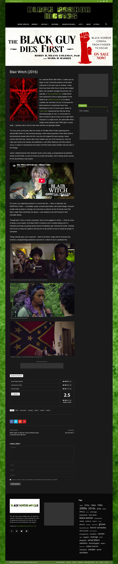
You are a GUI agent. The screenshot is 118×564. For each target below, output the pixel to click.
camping (30, 410)
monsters (93, 534)
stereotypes (94, 543)
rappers (86, 537)
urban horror (92, 546)
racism (101, 534)
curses (99, 521)
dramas (88, 524)
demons (82, 524)
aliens (87, 512)
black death (23, 410)
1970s (86, 505)
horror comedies (98, 528)
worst (99, 550)
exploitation (95, 524)
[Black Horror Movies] (59, 12)
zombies (83, 552)
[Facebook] (97, 1)
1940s (81, 505)
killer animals (83, 531)
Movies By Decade (68, 24)
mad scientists (93, 531)
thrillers (103, 543)
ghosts (36, 410)
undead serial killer (54, 99)
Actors (96, 24)
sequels (42, 410)
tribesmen (82, 546)
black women (86, 518)
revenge (94, 537)
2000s (83, 508)
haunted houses (84, 528)
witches (48, 410)
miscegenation (83, 534)
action (104, 509)
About (88, 24)
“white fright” (43, 111)
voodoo (91, 549)
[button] (106, 24)
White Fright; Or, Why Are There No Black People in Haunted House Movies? (24, 434)
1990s (100, 505)
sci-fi (100, 537)
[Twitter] (103, 1)
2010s (16, 410)
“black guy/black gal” (54, 94)
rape (80, 537)
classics (94, 521)
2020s (99, 509)
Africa (82, 512)
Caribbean (88, 521)
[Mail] (100, 1)
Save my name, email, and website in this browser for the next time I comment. (35, 479)
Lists (80, 24)
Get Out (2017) (69, 433)
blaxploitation (98, 518)
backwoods (83, 515)
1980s (93, 505)
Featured (55, 24)
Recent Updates (23, 24)
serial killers (94, 540)
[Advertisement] (41, 366)
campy (81, 521)
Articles (44, 24)
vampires (83, 550)
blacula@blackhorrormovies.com (26, 526)
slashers (83, 543)
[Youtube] (106, 1)
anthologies (93, 512)
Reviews (34, 24)
